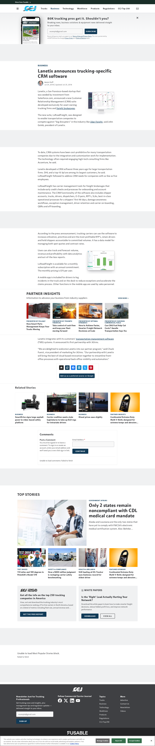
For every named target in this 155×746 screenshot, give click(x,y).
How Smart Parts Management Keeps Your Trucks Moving (37, 327)
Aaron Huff (48, 82)
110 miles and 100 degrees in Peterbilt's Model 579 (30, 573)
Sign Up (23, 721)
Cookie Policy (74, 744)
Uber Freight (96, 121)
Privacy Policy (69, 38)
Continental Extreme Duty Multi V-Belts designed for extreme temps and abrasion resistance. (123, 420)
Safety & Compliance (57, 569)
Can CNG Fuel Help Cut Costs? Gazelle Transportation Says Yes (116, 328)
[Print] (61, 367)
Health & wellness (87, 569)
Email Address (78, 440)
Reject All (118, 741)
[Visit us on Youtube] (78, 700)
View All (107, 616)
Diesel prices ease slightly (90, 417)
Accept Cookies (134, 741)
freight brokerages (66, 108)
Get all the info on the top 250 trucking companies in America (42, 597)
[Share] (73, 367)
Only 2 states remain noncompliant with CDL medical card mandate (113, 510)
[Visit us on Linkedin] (72, 700)
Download (89, 616)
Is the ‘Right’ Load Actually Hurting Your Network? (104, 598)
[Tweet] (85, 367)
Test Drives (22, 569)
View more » (123, 298)
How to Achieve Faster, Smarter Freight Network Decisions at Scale (90, 328)
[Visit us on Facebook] (60, 700)
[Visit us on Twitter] (66, 700)
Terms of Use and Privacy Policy (82, 36)
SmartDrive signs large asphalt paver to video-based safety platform (29, 420)
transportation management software (95, 338)
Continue (80, 451)
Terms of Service (81, 38)
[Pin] (91, 367)
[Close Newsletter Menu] (137, 17)
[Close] (151, 740)
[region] (77, 741)
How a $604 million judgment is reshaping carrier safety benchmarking (62, 575)
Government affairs (98, 500)
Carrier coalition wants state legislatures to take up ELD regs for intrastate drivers (61, 420)
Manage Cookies (102, 741)
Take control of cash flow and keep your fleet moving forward (64, 328)
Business (43, 65)
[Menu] (17, 8)
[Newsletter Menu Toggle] (137, 8)
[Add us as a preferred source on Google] (67, 367)
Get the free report (33, 614)
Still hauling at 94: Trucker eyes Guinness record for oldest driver (91, 575)
